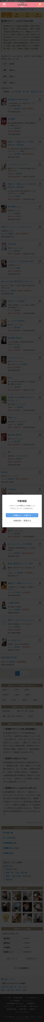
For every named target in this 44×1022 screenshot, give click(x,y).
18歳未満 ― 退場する (22, 520)
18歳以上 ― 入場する (22, 515)
